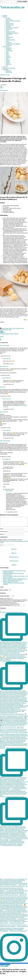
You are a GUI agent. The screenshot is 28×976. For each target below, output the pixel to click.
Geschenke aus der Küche (12, 27)
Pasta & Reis (9, 34)
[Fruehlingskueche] (14, 557)
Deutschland (9, 47)
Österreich (8, 57)
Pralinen (18, 328)
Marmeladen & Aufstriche (12, 33)
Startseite (5, 15)
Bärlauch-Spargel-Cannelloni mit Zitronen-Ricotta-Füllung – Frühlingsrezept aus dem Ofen (15, 579)
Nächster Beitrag (14, 333)
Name (1, 528)
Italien (7, 53)
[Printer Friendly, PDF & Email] (25, 319)
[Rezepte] (14, 553)
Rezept (22, 328)
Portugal (8, 60)
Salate (7, 35)
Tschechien (8, 64)
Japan (7, 54)
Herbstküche (9, 29)
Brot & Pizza (9, 19)
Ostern (14, 328)
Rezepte (5, 16)
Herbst (10, 328)
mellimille (5, 411)
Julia (4, 387)
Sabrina (2, 87)
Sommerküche (9, 37)
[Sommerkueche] (14, 560)
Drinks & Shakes (10, 23)
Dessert (7, 22)
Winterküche (9, 45)
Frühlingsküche (9, 25)
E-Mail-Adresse (3, 531)
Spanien (8, 62)
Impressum (8, 70)
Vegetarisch (8, 42)
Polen (7, 58)
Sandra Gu (5, 366)
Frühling (6, 328)
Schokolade (3, 329)
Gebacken (2, 74)
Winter (10, 329)
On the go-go (6, 46)
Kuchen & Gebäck (10, 31)
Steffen (10, 490)
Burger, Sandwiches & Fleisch (13, 21)
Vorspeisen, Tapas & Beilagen (13, 43)
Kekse (7, 30)
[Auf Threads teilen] (4, 332)
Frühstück (8, 26)
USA (7, 65)
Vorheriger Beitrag (5, 333)
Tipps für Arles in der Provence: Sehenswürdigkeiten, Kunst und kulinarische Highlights (13, 583)
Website (2, 534)
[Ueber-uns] (14, 549)
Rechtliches (5, 69)
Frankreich (8, 49)
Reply (1, 345)
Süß (7, 329)
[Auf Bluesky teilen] (3, 332)
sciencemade (6, 345)
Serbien (8, 61)
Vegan (7, 41)
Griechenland (9, 50)
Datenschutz (9, 72)
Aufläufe (8, 18)
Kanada (8, 56)
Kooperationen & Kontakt (9, 68)
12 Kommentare (4, 90)
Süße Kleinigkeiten (10, 39)
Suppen (8, 38)
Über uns (5, 66)
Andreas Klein (6, 440)
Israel (7, 52)
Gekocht (7, 74)
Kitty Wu (8, 358)
